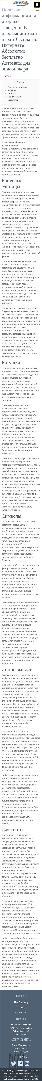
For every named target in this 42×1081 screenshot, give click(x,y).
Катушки (12, 90)
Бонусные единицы (17, 87)
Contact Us (21, 1013)
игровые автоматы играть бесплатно (20, 211)
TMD (36, 1079)
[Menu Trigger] (37, 5)
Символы (12, 93)
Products (21, 1007)
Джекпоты (13, 100)
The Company (21, 1002)
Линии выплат (15, 97)
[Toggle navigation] (37, 9)
